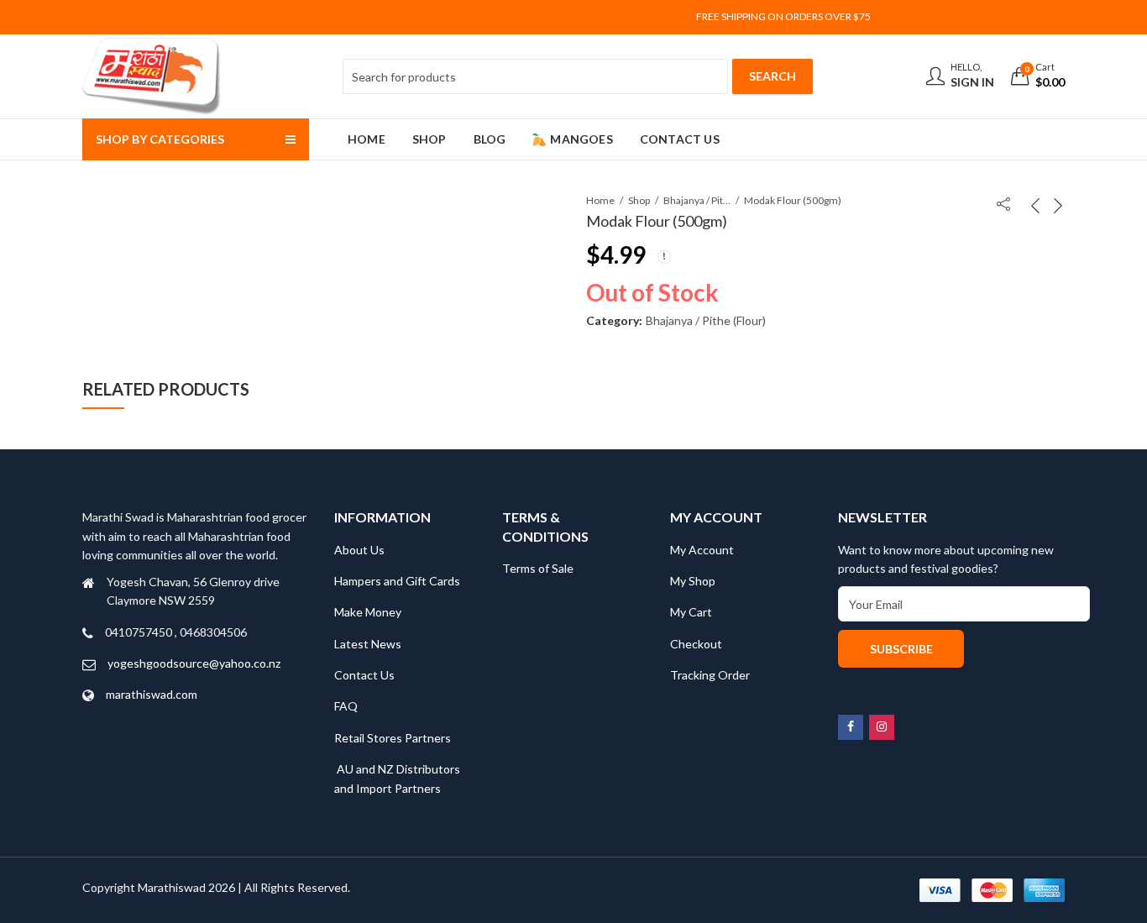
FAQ (346, 706)
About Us (359, 550)
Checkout (696, 644)
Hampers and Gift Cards (397, 581)
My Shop (692, 581)
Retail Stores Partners (392, 738)
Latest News (367, 644)
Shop (639, 200)
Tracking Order (710, 675)
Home (600, 200)
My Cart (691, 612)
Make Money (367, 612)
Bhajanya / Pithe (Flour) (697, 200)
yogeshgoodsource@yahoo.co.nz (193, 663)
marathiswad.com (151, 694)
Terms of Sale (538, 568)
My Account (702, 550)
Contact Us (364, 675)
